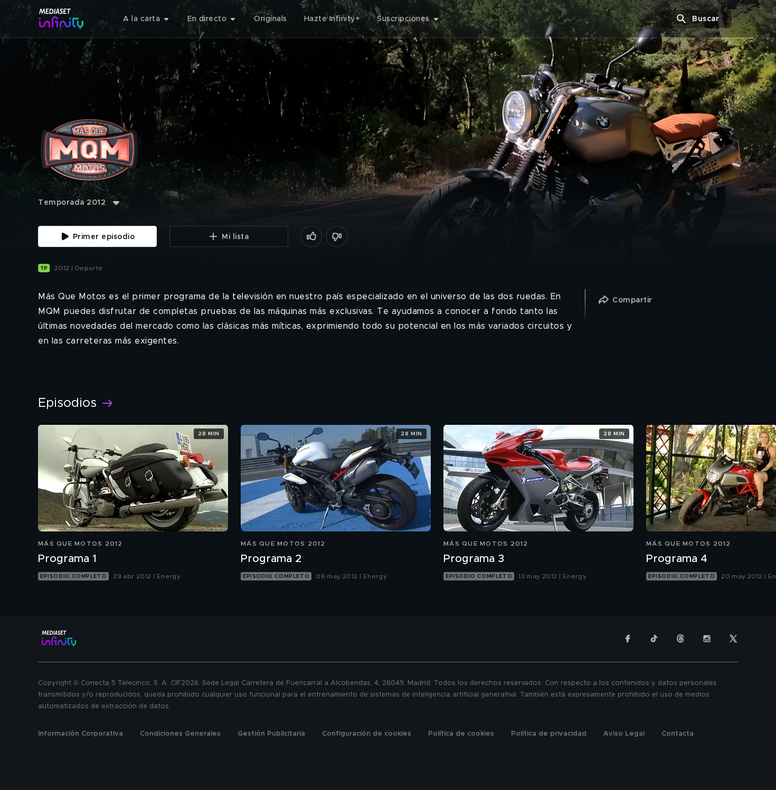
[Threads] (680, 638)
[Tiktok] (654, 638)
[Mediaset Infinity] (61, 19)
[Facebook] (627, 638)
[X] (733, 638)
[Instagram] (707, 638)
